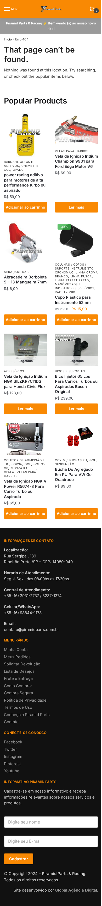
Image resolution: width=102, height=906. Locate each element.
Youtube (11, 770)
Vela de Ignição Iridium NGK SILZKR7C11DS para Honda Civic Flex (25, 381)
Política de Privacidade (25, 700)
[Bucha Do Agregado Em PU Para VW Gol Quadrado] (76, 439)
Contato (11, 721)
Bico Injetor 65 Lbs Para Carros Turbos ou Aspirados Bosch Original (76, 384)
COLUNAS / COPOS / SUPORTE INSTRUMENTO (74, 266)
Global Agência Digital (76, 890)
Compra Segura (18, 692)
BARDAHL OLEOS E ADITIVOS (18, 164)
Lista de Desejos (19, 671)
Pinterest (12, 763)
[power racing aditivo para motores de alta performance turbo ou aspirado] (25, 135)
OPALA (18, 170)
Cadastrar (18, 858)
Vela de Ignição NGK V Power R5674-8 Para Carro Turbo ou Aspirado (25, 489)
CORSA (17, 464)
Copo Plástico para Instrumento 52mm (73, 300)
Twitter (10, 749)
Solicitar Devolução (22, 663)
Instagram (13, 756)
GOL (7, 170)
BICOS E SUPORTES (70, 371)
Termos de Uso (18, 707)
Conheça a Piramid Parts (27, 714)
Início (8, 39)
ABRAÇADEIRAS (16, 272)
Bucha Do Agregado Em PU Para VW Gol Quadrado (74, 474)
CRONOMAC (64, 272)
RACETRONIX (65, 292)
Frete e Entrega (18, 678)
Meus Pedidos (17, 656)
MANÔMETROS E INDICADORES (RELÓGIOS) (75, 286)
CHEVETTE (29, 166)
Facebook (13, 741)
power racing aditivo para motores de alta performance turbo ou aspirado (25, 182)
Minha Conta (15, 649)
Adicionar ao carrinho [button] (25, 207)
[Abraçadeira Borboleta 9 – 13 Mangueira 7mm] (25, 244)
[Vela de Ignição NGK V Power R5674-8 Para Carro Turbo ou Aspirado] (25, 439)
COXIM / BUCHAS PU (71, 460)
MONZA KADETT (23, 468)
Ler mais (76, 207)
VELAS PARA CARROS (71, 151)
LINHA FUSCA (81, 276)
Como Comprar (18, 685)
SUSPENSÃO (64, 464)
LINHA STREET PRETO (72, 280)
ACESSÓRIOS (14, 371)
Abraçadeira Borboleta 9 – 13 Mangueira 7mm (25, 280)
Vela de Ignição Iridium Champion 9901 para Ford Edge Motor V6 (76, 161)
